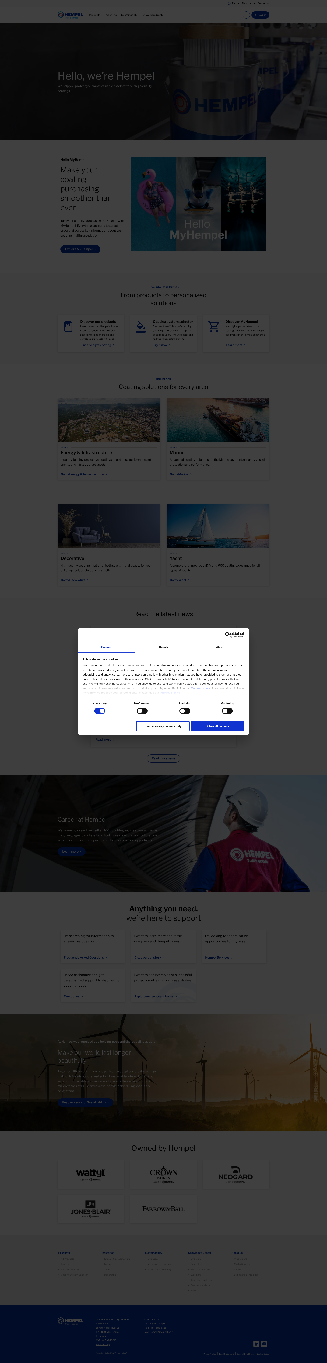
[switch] (142, 711)
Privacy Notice (170, 692)
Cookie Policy (200, 688)
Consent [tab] (106, 647)
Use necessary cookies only (163, 726)
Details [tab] (163, 647)
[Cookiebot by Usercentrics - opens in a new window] (227, 635)
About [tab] (220, 647)
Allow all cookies (217, 726)
